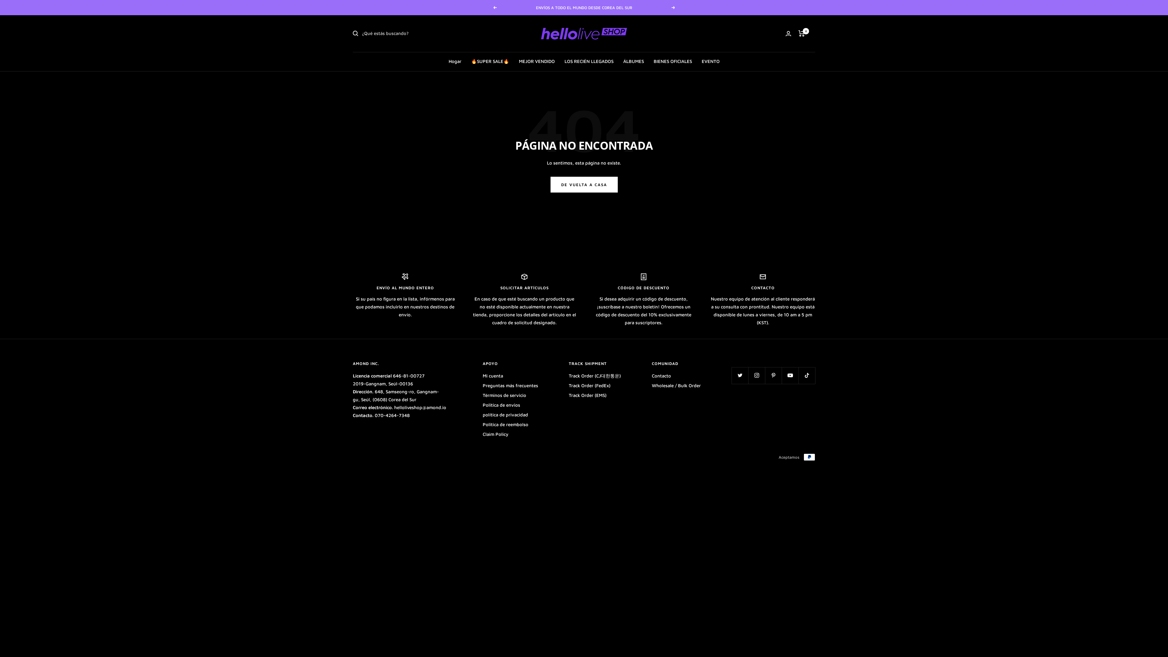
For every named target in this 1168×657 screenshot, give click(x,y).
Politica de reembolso (505, 424)
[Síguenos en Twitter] (740, 375)
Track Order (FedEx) (589, 385)
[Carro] (801, 33)
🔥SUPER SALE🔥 (490, 61)
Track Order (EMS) (588, 395)
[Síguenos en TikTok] (806, 375)
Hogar (455, 61)
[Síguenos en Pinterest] (773, 375)
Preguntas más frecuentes (510, 385)
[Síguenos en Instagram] (756, 375)
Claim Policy (495, 434)
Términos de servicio (504, 395)
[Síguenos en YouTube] (790, 375)
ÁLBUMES (633, 61)
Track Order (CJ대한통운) (595, 375)
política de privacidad (505, 414)
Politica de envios (501, 405)
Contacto (661, 375)
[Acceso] (788, 33)
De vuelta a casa (584, 184)
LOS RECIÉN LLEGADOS (589, 61)
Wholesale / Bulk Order (676, 385)
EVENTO (711, 61)
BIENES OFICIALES (673, 61)
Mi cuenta (493, 375)
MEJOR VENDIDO (537, 61)
